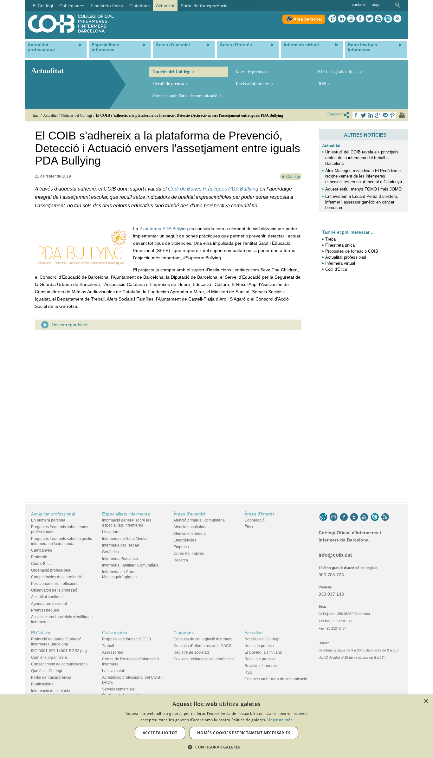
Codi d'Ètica (336, 269)
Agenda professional (49, 603)
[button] (216, 747)
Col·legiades (114, 632)
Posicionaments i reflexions (54, 583)
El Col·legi (41, 632)
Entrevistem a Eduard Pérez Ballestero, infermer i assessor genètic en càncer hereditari (361, 202)
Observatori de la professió (54, 590)
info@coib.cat (335, 555)
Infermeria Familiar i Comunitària (130, 565)
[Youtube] (379, 18)
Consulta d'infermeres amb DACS (202, 646)
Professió (39, 557)
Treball (331, 239)
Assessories (112, 652)
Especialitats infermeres (126, 513)
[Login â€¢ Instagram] (351, 18)
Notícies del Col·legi (171, 71)
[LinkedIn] (342, 18)
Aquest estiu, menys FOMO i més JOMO (363, 189)
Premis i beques (45, 610)
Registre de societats (191, 652)
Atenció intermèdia (189, 533)
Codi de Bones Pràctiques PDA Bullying (213, 188)
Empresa (181, 547)
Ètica (248, 527)
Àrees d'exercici (189, 513)
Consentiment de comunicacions (59, 664)
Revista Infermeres (252, 83)
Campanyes (41, 550)
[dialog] (216, 726)
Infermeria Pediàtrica (120, 558)
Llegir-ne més (280, 719)
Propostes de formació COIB (351, 251)
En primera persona (48, 520)
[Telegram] (332, 18)
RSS (322, 83)
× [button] (425, 701)
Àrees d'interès (259, 513)
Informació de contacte (50, 691)
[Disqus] (168, 414)
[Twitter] (369, 18)
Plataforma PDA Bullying (163, 228)
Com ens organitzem (49, 657)
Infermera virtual (340, 263)
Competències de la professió (56, 577)
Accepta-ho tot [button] (160, 732)
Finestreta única (340, 245)
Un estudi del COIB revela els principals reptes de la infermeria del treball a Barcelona (361, 158)
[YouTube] (364, 517)
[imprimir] (402, 115)
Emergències (184, 540)
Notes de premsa (250, 71)
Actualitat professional (345, 257)
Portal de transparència (51, 677)
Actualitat (331, 145)
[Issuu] (388, 18)
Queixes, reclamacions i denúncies (203, 659)
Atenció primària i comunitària (199, 520)
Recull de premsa (168, 83)
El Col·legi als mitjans (338, 71)
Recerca (180, 560)
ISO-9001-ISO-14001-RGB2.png (59, 651)
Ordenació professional (51, 570)
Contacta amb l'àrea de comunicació (185, 96)
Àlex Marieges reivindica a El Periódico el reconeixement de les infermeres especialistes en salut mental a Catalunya (363, 176)
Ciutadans (183, 632)
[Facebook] (360, 18)
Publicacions (42, 684)
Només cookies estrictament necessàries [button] (243, 732)
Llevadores (111, 532)
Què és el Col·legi (46, 671)
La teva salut (113, 671)
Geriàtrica (110, 552)
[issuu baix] (375, 517)
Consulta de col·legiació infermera (203, 639)
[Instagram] (334, 517)
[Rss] (397, 18)
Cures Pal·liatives (188, 553)
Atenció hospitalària (190, 527)
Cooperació (254, 520)
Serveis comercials (118, 689)
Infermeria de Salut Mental (124, 538)
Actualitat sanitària (47, 597)
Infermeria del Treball (120, 545)
